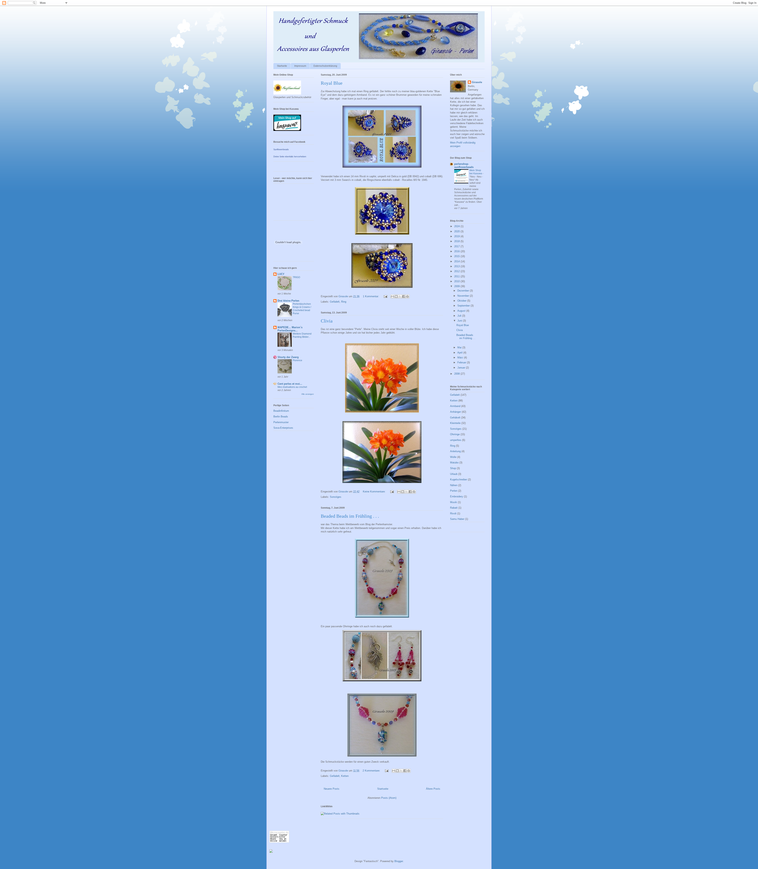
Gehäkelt (455, 417)
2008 (457, 373)
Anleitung (455, 451)
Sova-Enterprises (283, 427)
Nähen (453, 485)
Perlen (453, 490)
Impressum (300, 66)
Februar (462, 362)
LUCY (281, 274)
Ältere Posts (433, 788)
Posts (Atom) (388, 797)
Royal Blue (331, 83)
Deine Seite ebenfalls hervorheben (289, 156)
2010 (457, 281)
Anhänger (455, 411)
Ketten (345, 775)
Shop (453, 468)
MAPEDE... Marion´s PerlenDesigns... (290, 329)
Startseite (282, 66)
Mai (459, 347)
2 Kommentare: (372, 770)
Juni (460, 320)
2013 (457, 266)
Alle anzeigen (307, 394)
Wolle (453, 457)
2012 (457, 271)
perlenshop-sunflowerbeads (464, 165)
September (464, 305)
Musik (453, 502)
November (463, 295)
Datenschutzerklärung (325, 66)
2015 (457, 256)
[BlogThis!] (396, 296)
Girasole (477, 82)
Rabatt (454, 507)
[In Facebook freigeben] (404, 296)
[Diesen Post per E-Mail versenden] (392, 296)
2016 (457, 251)
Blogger (398, 861)
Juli (459, 315)
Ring (343, 301)
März (460, 357)
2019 (457, 236)
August (461, 310)
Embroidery (456, 496)
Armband (455, 406)
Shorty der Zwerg (288, 357)
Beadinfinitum (281, 410)
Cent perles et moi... (290, 383)
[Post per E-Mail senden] (385, 296)
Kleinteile (455, 423)
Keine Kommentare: (374, 491)
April (460, 352)
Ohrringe (455, 434)
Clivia (327, 320)
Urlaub (453, 473)
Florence (297, 360)
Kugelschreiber (458, 479)
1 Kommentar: (371, 296)
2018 (457, 241)
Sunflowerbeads (281, 149)
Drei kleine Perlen (288, 300)
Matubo (454, 462)
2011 (457, 276)
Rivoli (453, 513)
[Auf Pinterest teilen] (407, 296)
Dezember (463, 290)
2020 (457, 231)
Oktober (462, 300)
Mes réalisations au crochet (292, 387)
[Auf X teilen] (400, 296)
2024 (457, 226)
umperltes (455, 440)
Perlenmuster (281, 422)
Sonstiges (335, 496)
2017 (457, 246)
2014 (457, 261)
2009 (457, 286)
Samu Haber (457, 518)
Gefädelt (335, 301)
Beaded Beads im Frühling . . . (350, 516)
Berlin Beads (280, 416)
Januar (461, 367)
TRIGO (296, 277)
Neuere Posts (331, 788)
